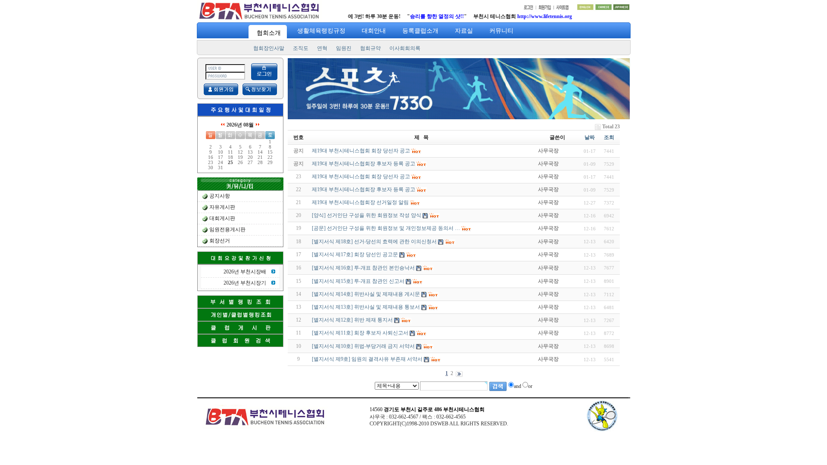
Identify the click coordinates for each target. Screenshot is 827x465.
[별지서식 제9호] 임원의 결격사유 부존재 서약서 (367, 359)
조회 (609, 137)
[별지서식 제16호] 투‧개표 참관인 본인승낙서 (363, 268)
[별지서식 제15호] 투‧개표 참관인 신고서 (358, 281)
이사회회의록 (404, 48)
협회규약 (370, 48)
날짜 (589, 137)
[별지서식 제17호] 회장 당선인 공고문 (355, 254)
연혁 (322, 48)
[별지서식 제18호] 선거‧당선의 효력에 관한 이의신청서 (374, 242)
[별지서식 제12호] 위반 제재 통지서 (352, 320)
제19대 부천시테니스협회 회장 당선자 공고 (361, 177)
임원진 (343, 48)
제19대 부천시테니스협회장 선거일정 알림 (360, 202)
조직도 (300, 48)
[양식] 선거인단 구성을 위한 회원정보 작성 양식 (366, 215)
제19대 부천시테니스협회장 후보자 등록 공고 (363, 189)
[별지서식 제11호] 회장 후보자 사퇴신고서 (360, 333)
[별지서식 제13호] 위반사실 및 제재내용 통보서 (366, 307)
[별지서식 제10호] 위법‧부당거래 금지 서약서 (363, 346)
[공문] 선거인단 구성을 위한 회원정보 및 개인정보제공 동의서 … (386, 228)
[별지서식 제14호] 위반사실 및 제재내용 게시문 (366, 294)
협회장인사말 (268, 48)
